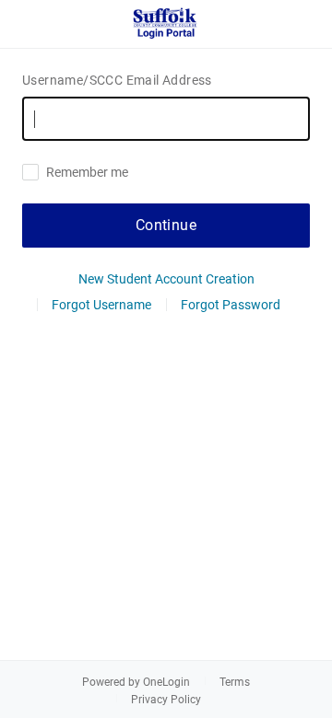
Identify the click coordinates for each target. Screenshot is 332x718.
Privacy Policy (166, 699)
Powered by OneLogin (136, 682)
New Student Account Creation (166, 279)
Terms (234, 682)
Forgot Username (101, 304)
